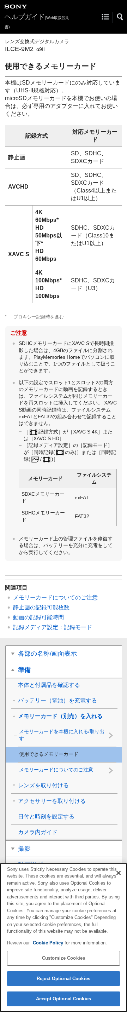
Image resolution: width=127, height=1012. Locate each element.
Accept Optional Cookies (63, 998)
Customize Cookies (63, 958)
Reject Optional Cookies (63, 978)
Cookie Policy (49, 942)
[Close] (118, 873)
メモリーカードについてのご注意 (55, 597)
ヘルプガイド (37, 21)
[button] (120, 17)
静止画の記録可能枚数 (41, 607)
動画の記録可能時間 (38, 617)
